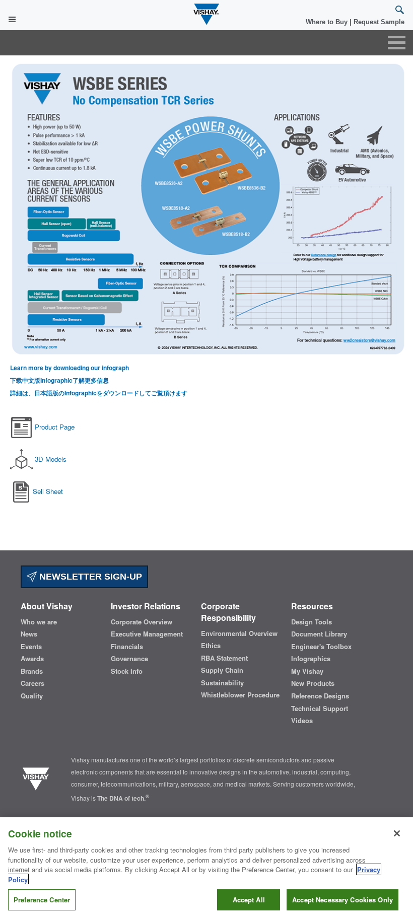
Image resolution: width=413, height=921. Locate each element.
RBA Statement (224, 658)
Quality (32, 695)
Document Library (319, 634)
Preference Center (42, 899)
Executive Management (147, 634)
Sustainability (222, 682)
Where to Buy (328, 22)
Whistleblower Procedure (240, 694)
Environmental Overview (239, 633)
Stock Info (127, 671)
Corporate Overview (141, 621)
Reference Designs (320, 695)
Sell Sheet (48, 491)
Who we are (39, 621)
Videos (302, 720)
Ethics (211, 645)
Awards (32, 658)
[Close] (397, 833)
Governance (129, 658)
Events (31, 646)
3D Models (50, 459)
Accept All (249, 899)
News (29, 634)
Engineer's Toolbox (321, 646)
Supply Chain (222, 670)
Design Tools (311, 621)
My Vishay (307, 671)
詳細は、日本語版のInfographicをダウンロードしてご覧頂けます (98, 393)
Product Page (55, 427)
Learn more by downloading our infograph (69, 368)
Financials (127, 646)
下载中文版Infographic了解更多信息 (59, 380)
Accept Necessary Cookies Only (342, 899)
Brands (32, 671)
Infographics (310, 658)
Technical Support (319, 708)
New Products (312, 683)
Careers (32, 683)
